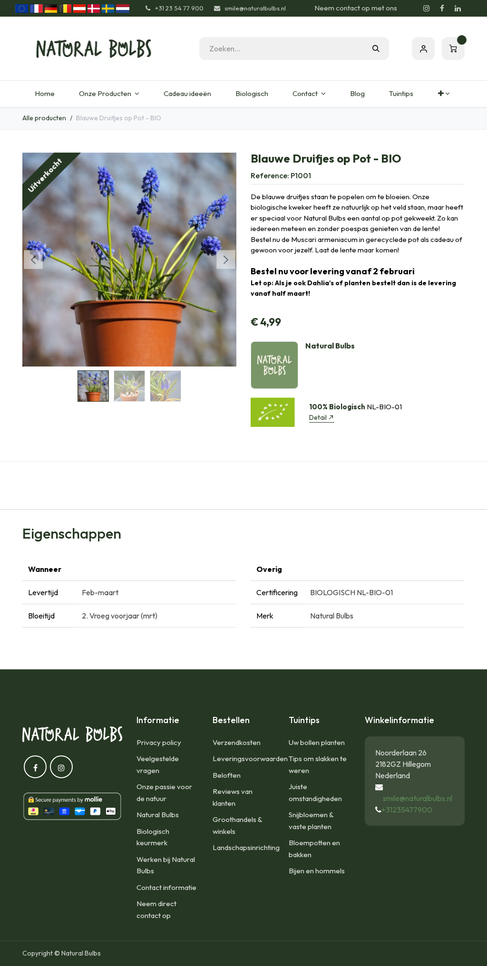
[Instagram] (426, 8)
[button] (33, 259)
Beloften (227, 775)
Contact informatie (166, 887)
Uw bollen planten (317, 742)
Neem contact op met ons (355, 7)
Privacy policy (158, 742)
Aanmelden (423, 48)
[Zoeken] (376, 48)
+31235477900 (406, 809)
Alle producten (44, 118)
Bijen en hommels (317, 870)
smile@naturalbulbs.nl (417, 798)
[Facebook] (442, 8)
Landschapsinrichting (246, 847)
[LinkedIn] (457, 8)
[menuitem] (44, 94)
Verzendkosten (237, 742)
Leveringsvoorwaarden (250, 758)
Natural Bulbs (157, 814)
